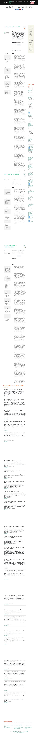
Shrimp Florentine (28, 725)
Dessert (13, 1)
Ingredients (7, 53)
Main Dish (17, 2)
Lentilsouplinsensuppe (18, 725)
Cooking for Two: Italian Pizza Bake (30, 181)
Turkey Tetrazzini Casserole (30, 218)
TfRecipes (5, 2)
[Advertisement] (19, 17)
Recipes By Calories (10, 2)
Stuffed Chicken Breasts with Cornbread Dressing (30, 125)
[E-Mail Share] (22, 9)
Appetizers (20, 1)
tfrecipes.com (15, 731)
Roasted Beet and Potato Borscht (30, 158)
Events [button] (28, 1)
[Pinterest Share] (20, 9)
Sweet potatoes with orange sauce (30, 149)
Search (32, 3)
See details (6, 396)
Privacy (26, 731)
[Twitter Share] (18, 9)
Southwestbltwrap (7, 727)
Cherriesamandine (28, 722)
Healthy (24, 1)
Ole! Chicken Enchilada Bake (30, 110)
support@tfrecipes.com (20, 732)
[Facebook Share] (16, 9)
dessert (19, 44)
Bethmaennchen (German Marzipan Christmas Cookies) (31, 138)
